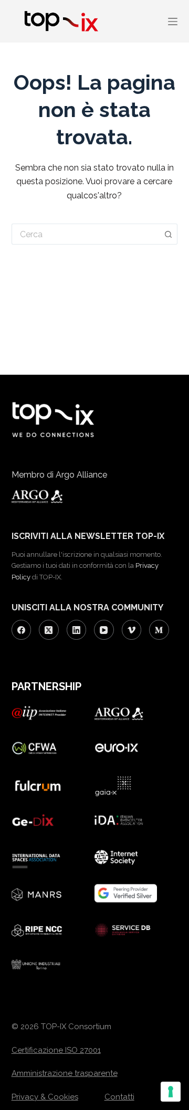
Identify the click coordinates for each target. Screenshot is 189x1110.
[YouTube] (104, 630)
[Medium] (159, 630)
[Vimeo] (132, 630)
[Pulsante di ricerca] (168, 234)
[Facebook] (22, 630)
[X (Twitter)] (49, 630)
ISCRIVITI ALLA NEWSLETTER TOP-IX (88, 536)
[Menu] (172, 21)
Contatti (119, 1097)
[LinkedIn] (77, 630)
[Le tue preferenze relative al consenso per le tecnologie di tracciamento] (171, 1092)
